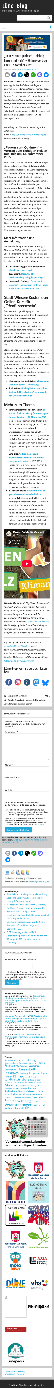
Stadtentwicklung (18, 1100)
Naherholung (31, 1086)
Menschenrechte (34, 1082)
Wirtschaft (40, 1104)
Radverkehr (11, 1091)
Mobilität (12, 1085)
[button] (7, 74)
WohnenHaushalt (25, 703)
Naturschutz (10, 1089)
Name (9, 765)
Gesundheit (19, 700)
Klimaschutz (40, 700)
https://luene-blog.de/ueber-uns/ (19, 660)
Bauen (20, 1060)
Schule (7, 1097)
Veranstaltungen (10, 703)
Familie (41, 1063)
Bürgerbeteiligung (11, 1063)
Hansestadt (29, 700)
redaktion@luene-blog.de (16, 646)
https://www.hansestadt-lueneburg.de (29, 134)
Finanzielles (12, 1065)
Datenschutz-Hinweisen (37, 621)
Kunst (33, 1077)
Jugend (44, 1073)
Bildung (31, 1060)
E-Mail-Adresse (13, 777)
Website (9, 790)
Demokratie (23, 1063)
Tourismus (36, 1101)
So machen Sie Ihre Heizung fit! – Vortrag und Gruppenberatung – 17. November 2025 (29, 413)
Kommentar (11, 732)
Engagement (13, 695)
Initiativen (12, 1072)
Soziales (37, 1097)
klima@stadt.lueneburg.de (21, 270)
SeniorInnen (16, 1098)
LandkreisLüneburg (17, 1079)
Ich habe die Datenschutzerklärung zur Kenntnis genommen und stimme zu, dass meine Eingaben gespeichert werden (28, 811)
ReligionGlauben (37, 1094)
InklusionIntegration (30, 1073)
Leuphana (9, 1082)
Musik (23, 1085)
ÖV (27, 1108)
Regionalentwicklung (21, 1094)
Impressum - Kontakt (14, 1373)
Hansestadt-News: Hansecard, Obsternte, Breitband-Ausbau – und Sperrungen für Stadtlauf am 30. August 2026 (26, 908)
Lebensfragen (35, 1080)
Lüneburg (22, 695)
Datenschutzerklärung (15, 1371)
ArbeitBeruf (10, 1060)
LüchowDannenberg (20, 1082)
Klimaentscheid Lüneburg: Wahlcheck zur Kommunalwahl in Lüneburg (25, 1035)
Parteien (32, 1088)
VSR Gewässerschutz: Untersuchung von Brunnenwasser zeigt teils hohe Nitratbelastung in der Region (27, 1018)
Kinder (8, 1076)
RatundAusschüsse (30, 1091)
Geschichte (34, 1066)
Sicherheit (26, 1097)
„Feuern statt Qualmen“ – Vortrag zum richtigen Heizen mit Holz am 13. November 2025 (28, 285)
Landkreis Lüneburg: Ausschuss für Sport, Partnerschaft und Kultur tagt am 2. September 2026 (26, 925)
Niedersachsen (21, 1089)
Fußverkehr (23, 1066)
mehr (42, 824)
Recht (7, 1094)
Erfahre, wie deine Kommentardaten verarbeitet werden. (25, 840)
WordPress (24, 1385)
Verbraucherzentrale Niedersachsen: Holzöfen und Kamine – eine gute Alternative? (27, 457)
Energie (11, 700)
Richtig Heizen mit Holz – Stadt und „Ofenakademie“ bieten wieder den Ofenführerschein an (28, 392)
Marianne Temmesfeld (15, 1016)
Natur (39, 1086)
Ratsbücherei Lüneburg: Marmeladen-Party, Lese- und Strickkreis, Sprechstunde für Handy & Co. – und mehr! (27, 898)
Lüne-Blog (14, 6)
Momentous (39, 1385)
